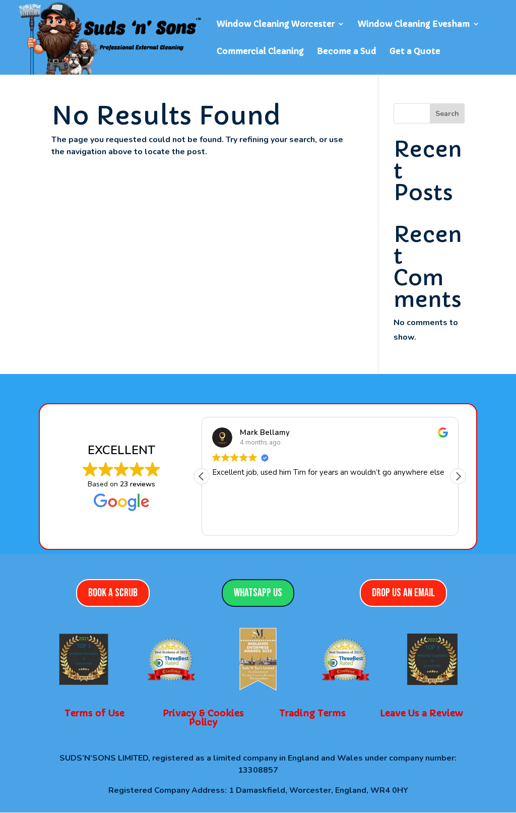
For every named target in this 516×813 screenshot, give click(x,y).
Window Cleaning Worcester (276, 24)
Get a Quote (415, 51)
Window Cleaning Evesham (414, 24)
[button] (458, 476)
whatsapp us (258, 593)
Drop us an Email (403, 593)
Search (447, 113)
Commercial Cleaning (260, 51)
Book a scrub (113, 593)
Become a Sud (346, 51)
